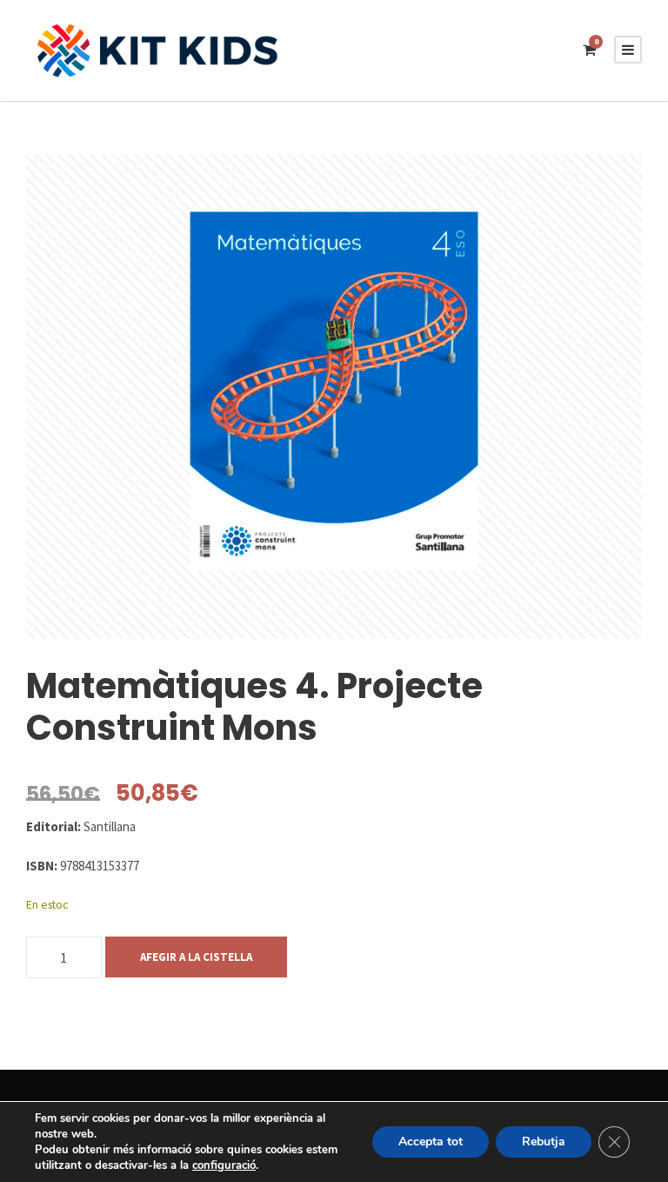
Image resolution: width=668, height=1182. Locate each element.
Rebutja (543, 1141)
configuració (224, 1165)
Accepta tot (430, 1141)
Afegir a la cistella (196, 957)
